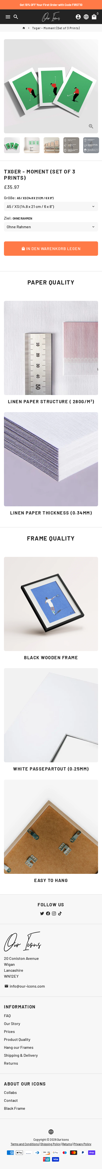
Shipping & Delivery (21, 1055)
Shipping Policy (50, 1144)
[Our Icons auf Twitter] (42, 913)
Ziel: (18, 218)
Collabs (10, 1092)
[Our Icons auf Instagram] (54, 913)
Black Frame (14, 1108)
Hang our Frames (18, 1047)
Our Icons (63, 1139)
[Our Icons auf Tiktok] (60, 913)
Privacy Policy (82, 1144)
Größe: (28, 197)
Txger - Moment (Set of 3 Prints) (56, 28)
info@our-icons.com (24, 986)
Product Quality (17, 1039)
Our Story (12, 1023)
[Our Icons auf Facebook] (48, 913)
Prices (9, 1031)
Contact (11, 1100)
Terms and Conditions (25, 1144)
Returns (11, 1063)
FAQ (7, 1015)
